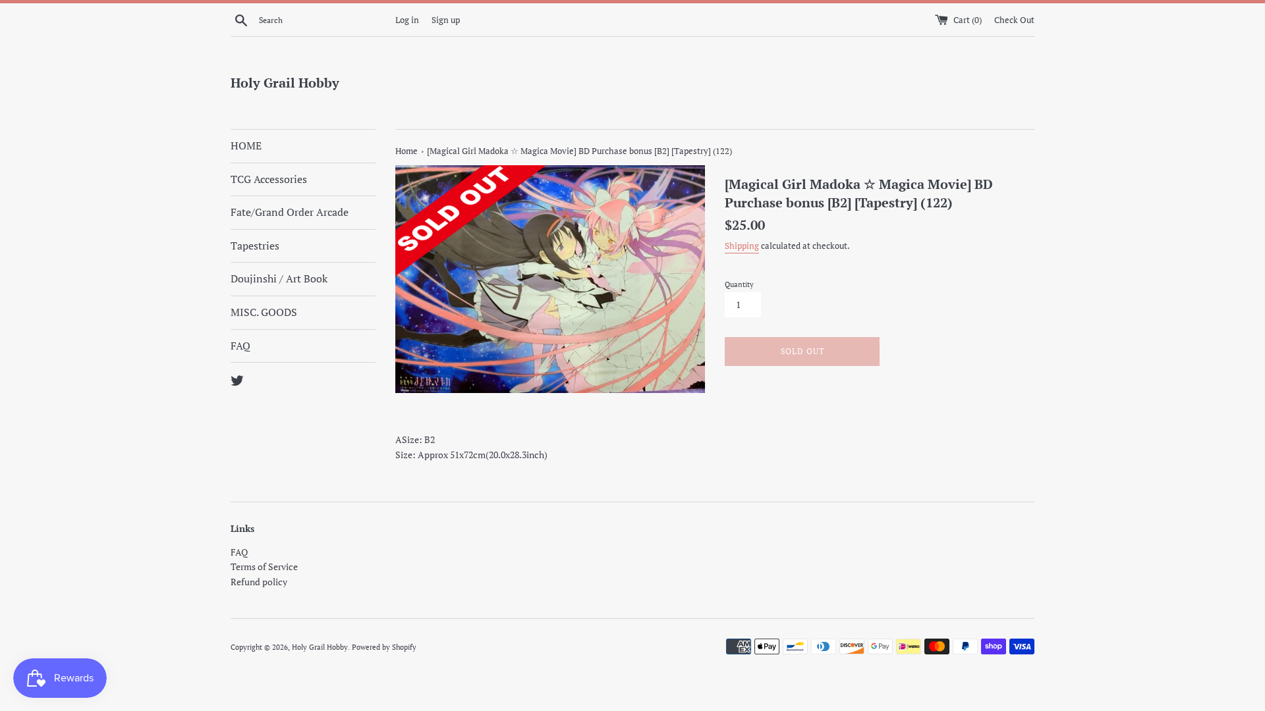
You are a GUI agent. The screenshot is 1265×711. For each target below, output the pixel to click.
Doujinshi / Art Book (279, 278)
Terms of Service (264, 566)
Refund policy (259, 581)
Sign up (446, 20)
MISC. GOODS (264, 312)
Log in (407, 20)
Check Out (1014, 20)
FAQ (240, 345)
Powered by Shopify (384, 647)
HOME (246, 145)
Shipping (742, 245)
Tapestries (255, 245)
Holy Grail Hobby (285, 83)
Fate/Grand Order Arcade (290, 212)
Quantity (739, 284)
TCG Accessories (269, 179)
